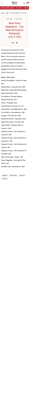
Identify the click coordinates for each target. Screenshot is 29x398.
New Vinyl (22, 175)
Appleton (4, 175)
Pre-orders (19, 8)
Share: (13, 42)
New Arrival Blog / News (7, 8)
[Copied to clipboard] (17, 43)
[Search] (24, 3)
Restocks (4, 178)
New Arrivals (13, 175)
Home (2, 13)
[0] (26, 3)
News (7, 13)
